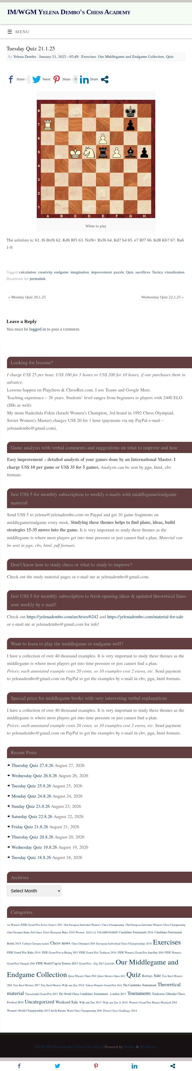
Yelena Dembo (24, 56)
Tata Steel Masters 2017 (26, 985)
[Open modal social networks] (104, 79)
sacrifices (143, 272)
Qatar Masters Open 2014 (82, 976)
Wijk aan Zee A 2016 (115, 1002)
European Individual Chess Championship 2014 (124, 943)
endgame (61, 272)
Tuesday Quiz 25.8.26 (31, 786)
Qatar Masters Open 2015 (111, 976)
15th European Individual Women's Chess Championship (155, 925)
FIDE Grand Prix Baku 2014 (23, 952)
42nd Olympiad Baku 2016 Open (24, 932)
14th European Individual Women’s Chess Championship (94, 925)
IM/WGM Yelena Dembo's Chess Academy (68, 12)
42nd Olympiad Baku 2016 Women (63, 932)
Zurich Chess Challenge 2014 (120, 1010)
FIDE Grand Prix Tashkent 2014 (97, 952)
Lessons (109, 963)
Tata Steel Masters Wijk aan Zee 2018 (62, 985)
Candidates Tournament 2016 (136, 932)
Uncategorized (39, 1001)
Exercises (88, 56)
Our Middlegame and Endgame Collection (131, 56)
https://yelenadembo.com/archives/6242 (62, 616)
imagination (79, 272)
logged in (37, 329)
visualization (174, 272)
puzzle (119, 272)
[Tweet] (41, 79)
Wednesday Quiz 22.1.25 (162, 297)
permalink (38, 278)
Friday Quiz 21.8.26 (30, 827)
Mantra (129, 1047)
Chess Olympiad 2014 (83, 943)
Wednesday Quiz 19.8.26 (34, 847)
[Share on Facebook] (15, 79)
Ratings (147, 975)
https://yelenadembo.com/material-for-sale (145, 616)
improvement (101, 272)
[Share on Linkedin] (89, 79)
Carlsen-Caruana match (35, 943)
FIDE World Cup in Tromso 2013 (57, 963)
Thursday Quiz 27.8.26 (32, 765)
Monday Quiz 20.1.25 (27, 297)
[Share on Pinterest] (61, 79)
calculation (27, 272)
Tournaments (139, 993)
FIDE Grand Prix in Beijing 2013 (60, 952)
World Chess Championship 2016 (84, 1010)
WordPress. (149, 1047)
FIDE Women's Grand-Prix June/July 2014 (141, 952)
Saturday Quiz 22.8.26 (32, 816)
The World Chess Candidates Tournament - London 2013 (92, 994)
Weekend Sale (67, 1001)
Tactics (157, 272)
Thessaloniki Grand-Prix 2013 (41, 994)
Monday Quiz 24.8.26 (31, 796)
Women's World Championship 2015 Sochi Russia (36, 1010)
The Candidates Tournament (139, 985)
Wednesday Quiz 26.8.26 (34, 775)
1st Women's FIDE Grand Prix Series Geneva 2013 (34, 925)
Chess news (60, 943)
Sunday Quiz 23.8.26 (31, 806)
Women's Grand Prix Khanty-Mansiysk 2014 (153, 1002)
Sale (157, 975)
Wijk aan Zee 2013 (90, 1002)
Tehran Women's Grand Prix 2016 (104, 985)
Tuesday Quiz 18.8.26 (31, 857)
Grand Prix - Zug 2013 (91, 963)
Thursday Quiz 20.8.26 (32, 837)
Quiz (170, 56)
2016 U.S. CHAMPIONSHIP (102, 932)
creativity (45, 272)
